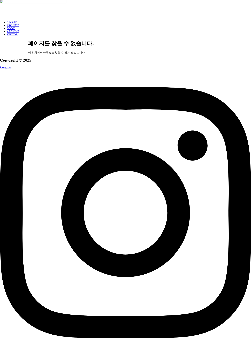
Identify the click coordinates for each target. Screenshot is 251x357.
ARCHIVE (13, 31)
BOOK (11, 28)
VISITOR (12, 34)
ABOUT (12, 22)
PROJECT (13, 25)
